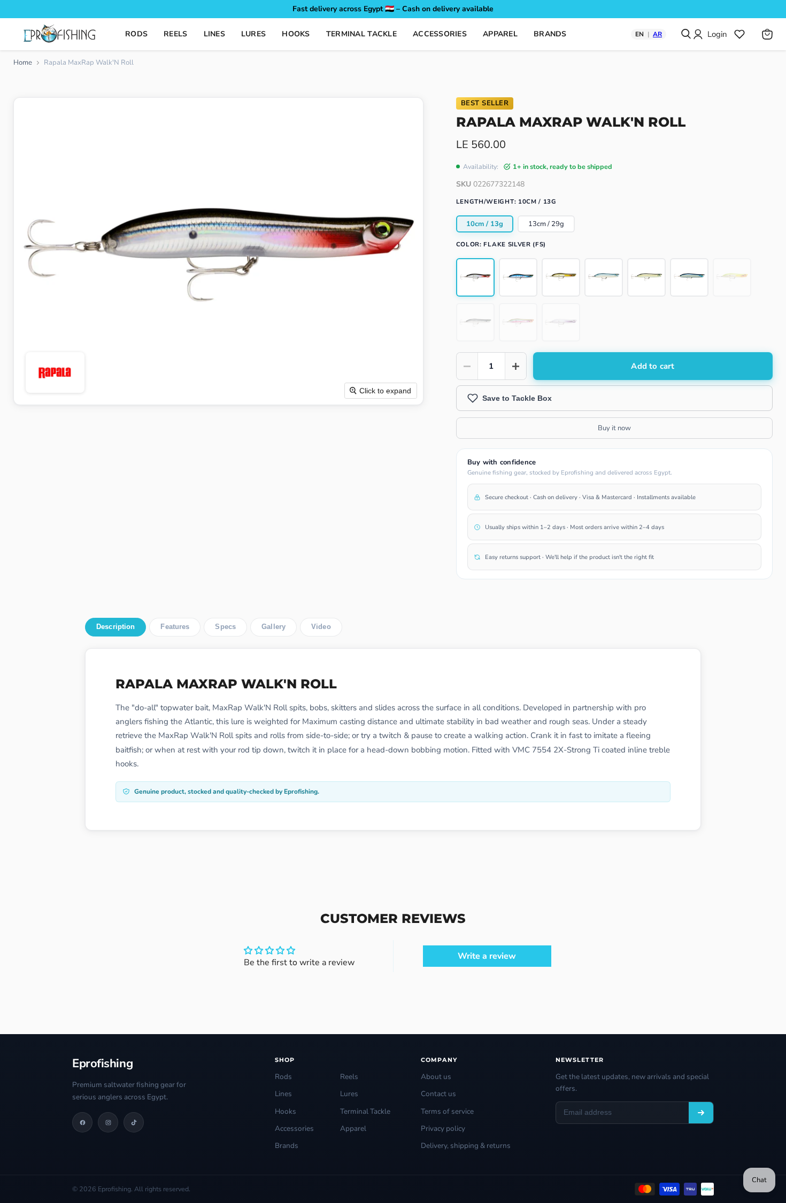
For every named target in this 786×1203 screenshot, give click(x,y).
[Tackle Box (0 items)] (739, 34)
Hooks (285, 1111)
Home (22, 62)
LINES (214, 34)
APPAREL (500, 34)
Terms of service (447, 1111)
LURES (253, 34)
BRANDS (550, 34)
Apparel (353, 1128)
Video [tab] (321, 627)
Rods (283, 1077)
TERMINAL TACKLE (361, 34)
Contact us (438, 1094)
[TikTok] (134, 1122)
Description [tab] (115, 627)
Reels (349, 1077)
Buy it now (614, 428)
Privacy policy (443, 1128)
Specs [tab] (225, 627)
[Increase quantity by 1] (515, 366)
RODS (136, 34)
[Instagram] (108, 1122)
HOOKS (296, 34)
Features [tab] (174, 627)
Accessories (294, 1128)
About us (436, 1077)
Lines (283, 1094)
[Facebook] (82, 1122)
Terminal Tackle (365, 1111)
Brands (286, 1145)
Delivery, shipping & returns (466, 1145)
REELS (175, 34)
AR (657, 34)
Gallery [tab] (273, 627)
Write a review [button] (487, 956)
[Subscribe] (701, 1112)
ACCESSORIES (440, 34)
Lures (349, 1094)
